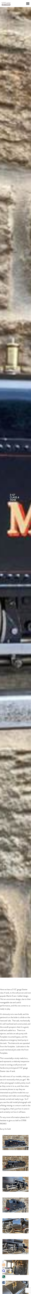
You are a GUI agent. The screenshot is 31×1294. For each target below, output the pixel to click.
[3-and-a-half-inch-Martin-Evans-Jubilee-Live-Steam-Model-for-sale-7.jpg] (15, 1268)
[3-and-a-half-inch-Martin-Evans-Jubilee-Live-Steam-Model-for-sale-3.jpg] (15, 1185)
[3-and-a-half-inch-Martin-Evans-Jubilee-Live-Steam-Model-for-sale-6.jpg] (15, 1247)
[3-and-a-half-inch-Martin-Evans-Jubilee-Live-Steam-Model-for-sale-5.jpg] (15, 1226)
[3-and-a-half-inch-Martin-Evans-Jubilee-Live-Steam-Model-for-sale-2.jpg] (15, 1164)
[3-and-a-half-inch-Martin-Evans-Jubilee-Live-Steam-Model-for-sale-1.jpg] (15, 1143)
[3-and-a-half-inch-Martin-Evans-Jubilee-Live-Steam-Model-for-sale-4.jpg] (15, 1205)
